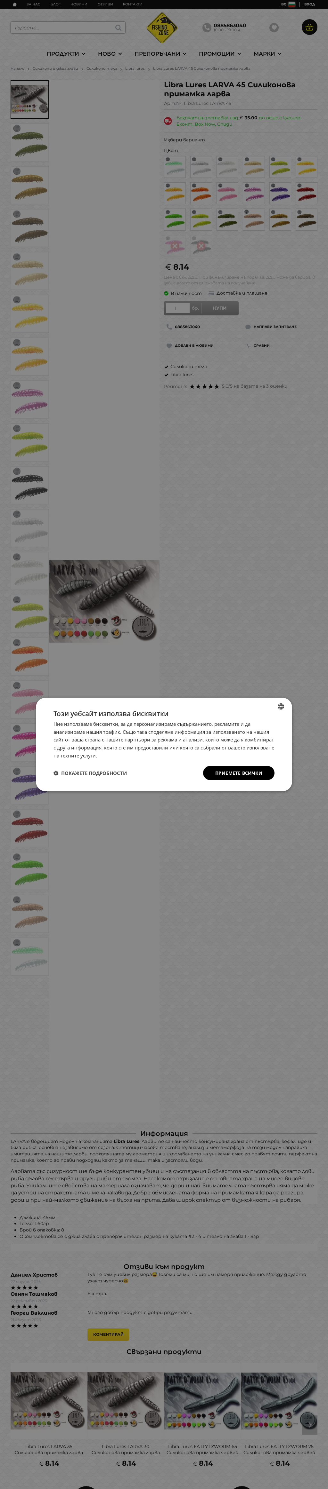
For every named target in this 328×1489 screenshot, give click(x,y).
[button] (90, 773)
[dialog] (164, 744)
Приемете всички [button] (238, 773)
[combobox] (281, 706)
